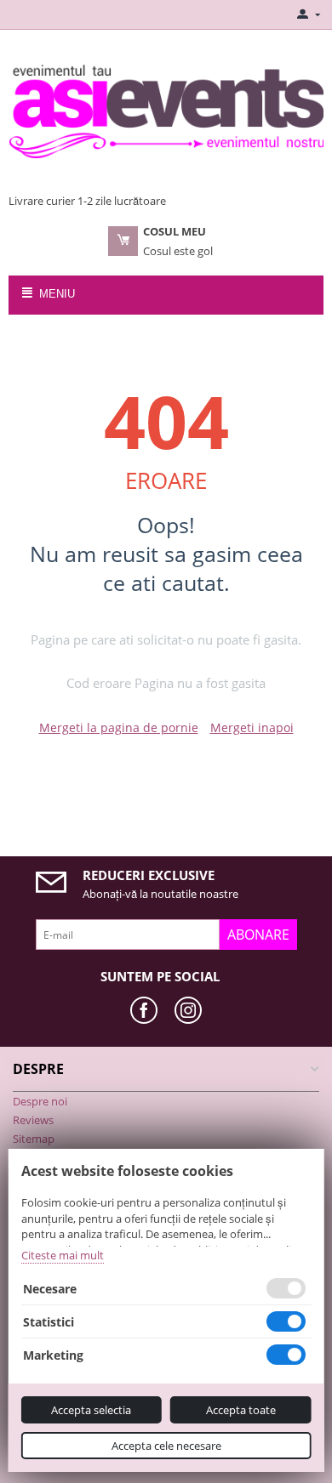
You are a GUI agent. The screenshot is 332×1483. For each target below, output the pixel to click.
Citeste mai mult (62, 1255)
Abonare (258, 934)
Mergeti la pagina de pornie (118, 727)
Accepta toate (241, 1410)
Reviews (33, 1120)
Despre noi (40, 1101)
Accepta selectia (91, 1410)
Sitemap (33, 1138)
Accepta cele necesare (166, 1445)
